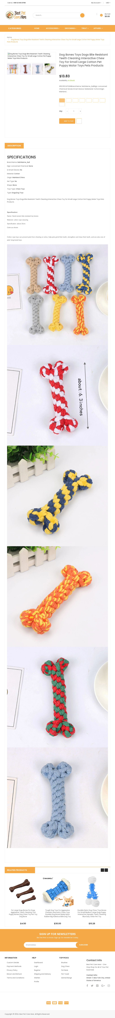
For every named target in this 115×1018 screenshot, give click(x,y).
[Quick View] (23, 891)
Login (36, 966)
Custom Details (13, 962)
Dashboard (38, 962)
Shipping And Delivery (42, 974)
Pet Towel (65, 974)
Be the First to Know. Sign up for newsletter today (57, 937)
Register (37, 970)
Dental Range (66, 978)
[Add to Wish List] (96, 14)
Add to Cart (68, 121)
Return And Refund (14, 974)
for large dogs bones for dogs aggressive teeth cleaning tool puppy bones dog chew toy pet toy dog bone (23, 913)
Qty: (60, 111)
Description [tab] (14, 145)
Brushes (64, 962)
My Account (95, 3)
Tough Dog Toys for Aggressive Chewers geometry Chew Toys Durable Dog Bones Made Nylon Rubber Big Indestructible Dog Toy (57, 913)
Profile (36, 981)
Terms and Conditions (15, 978)
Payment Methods (14, 966)
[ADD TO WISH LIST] (79, 121)
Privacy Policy (12, 970)
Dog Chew (65, 966)
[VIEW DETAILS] (33, 916)
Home (9, 37)
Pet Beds (64, 970)
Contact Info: (91, 975)
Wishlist (37, 978)
